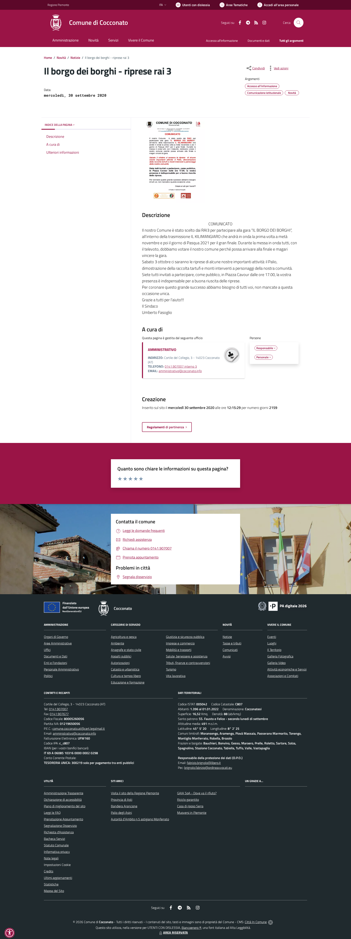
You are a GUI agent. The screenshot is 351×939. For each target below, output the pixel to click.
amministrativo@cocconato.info (180, 370)
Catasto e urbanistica (125, 669)
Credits (48, 871)
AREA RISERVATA (175, 932)
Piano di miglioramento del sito (64, 806)
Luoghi (271, 643)
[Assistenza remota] (270, 921)
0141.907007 (58, 709)
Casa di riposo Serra (190, 806)
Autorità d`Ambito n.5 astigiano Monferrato (140, 819)
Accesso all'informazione (222, 40)
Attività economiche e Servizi (287, 669)
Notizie (75, 57)
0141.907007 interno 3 (181, 366)
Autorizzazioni (120, 662)
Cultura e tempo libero (126, 675)
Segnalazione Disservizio (60, 825)
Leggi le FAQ (52, 812)
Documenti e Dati (55, 656)
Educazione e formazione (127, 682)
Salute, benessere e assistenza (186, 656)
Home (48, 57)
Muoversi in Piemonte (191, 812)
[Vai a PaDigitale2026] (282, 606)
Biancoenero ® (191, 927)
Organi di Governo (56, 636)
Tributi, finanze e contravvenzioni (188, 662)
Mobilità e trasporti (178, 649)
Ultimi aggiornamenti (58, 877)
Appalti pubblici (121, 656)
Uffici (47, 649)
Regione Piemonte (58, 5)
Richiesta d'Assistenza (59, 832)
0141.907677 (59, 713)
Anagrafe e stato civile (126, 649)
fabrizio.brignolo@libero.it (204, 762)
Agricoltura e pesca (123, 636)
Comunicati (230, 649)
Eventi (271, 636)
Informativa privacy (57, 851)
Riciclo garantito (188, 799)
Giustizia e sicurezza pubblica (185, 636)
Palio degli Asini (121, 812)
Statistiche (51, 884)
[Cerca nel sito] (298, 22)
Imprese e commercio (180, 643)
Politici (48, 675)
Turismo (171, 669)
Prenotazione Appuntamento (63, 819)
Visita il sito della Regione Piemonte (135, 793)
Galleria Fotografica (280, 656)
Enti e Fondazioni (55, 662)
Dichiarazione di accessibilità (63, 799)
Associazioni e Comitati (282, 675)
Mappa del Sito (54, 890)
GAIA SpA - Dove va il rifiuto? (197, 793)
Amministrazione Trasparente (63, 793)
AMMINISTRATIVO (162, 349)
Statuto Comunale (56, 845)
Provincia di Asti (121, 799)
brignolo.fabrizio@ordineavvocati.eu (208, 767)
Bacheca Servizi (54, 838)
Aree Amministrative (58, 643)
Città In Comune (256, 921)
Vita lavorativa (175, 675)
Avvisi (227, 656)
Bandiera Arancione (124, 806)
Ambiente (117, 643)
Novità (61, 57)
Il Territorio (274, 649)
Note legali (51, 858)
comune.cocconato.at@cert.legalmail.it (78, 728)
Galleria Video (276, 662)
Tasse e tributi (232, 643)
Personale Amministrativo (61, 669)
